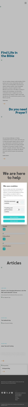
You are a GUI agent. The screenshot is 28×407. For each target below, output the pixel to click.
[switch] (18, 202)
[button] (14, 202)
